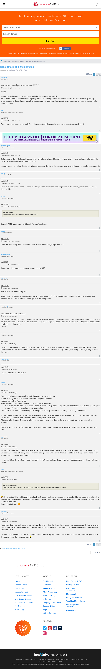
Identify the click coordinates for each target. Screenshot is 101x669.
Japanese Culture (19, 61)
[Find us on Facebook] (55, 628)
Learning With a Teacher (72, 606)
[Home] (48, 6)
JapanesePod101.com (79, 659)
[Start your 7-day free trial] (23, 628)
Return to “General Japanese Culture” (14, 548)
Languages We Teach (52, 602)
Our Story (47, 585)
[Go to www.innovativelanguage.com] (50, 654)
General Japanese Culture (36, 61)
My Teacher (20, 606)
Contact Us (70, 610)
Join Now (50, 41)
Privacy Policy (43, 53)
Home (17, 581)
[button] (97, 4)
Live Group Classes (23, 599)
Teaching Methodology (75, 601)
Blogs (45, 610)
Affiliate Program (49, 613)
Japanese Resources (24, 602)
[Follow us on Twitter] (45, 628)
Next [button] (100, 74)
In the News (47, 599)
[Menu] (4, 4)
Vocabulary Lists (22, 592)
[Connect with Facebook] (65, 48)
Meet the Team (49, 588)
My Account (71, 594)
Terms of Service (77, 664)
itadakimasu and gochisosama (17, 67)
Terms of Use (34, 53)
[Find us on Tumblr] (60, 628)
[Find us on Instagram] (45, 633)
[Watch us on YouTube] (50, 628)
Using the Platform (74, 597)
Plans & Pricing (49, 595)
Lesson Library (21, 585)
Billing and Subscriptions (71, 589)
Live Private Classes (23, 595)
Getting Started (72, 585)
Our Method (48, 581)
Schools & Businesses (52, 606)
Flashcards (19, 588)
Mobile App (19, 610)
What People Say (50, 592)
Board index (7, 61)
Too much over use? (9, 313)
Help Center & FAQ (74, 581)
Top (99, 107)
